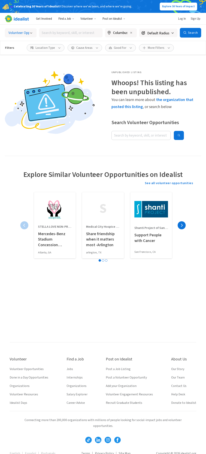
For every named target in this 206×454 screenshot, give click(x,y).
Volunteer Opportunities (27, 369)
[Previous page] (24, 225)
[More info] (121, 33)
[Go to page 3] (106, 260)
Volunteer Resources (24, 394)
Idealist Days (18, 403)
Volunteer (86, 19)
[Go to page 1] (100, 260)
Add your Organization (121, 386)
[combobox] (70, 33)
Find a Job (64, 19)
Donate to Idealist (183, 403)
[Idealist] (17, 18)
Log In (182, 19)
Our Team (178, 377)
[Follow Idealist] (88, 440)
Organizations (20, 386)
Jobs (70, 369)
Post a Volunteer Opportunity (126, 377)
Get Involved (44, 19)
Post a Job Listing (118, 369)
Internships (75, 377)
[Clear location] (131, 33)
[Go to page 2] (103, 260)
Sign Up (195, 19)
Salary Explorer (77, 394)
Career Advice (76, 403)
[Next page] (182, 225)
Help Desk (178, 394)
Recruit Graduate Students (124, 403)
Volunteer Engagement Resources (129, 394)
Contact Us (178, 386)
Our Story (177, 369)
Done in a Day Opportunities (29, 377)
